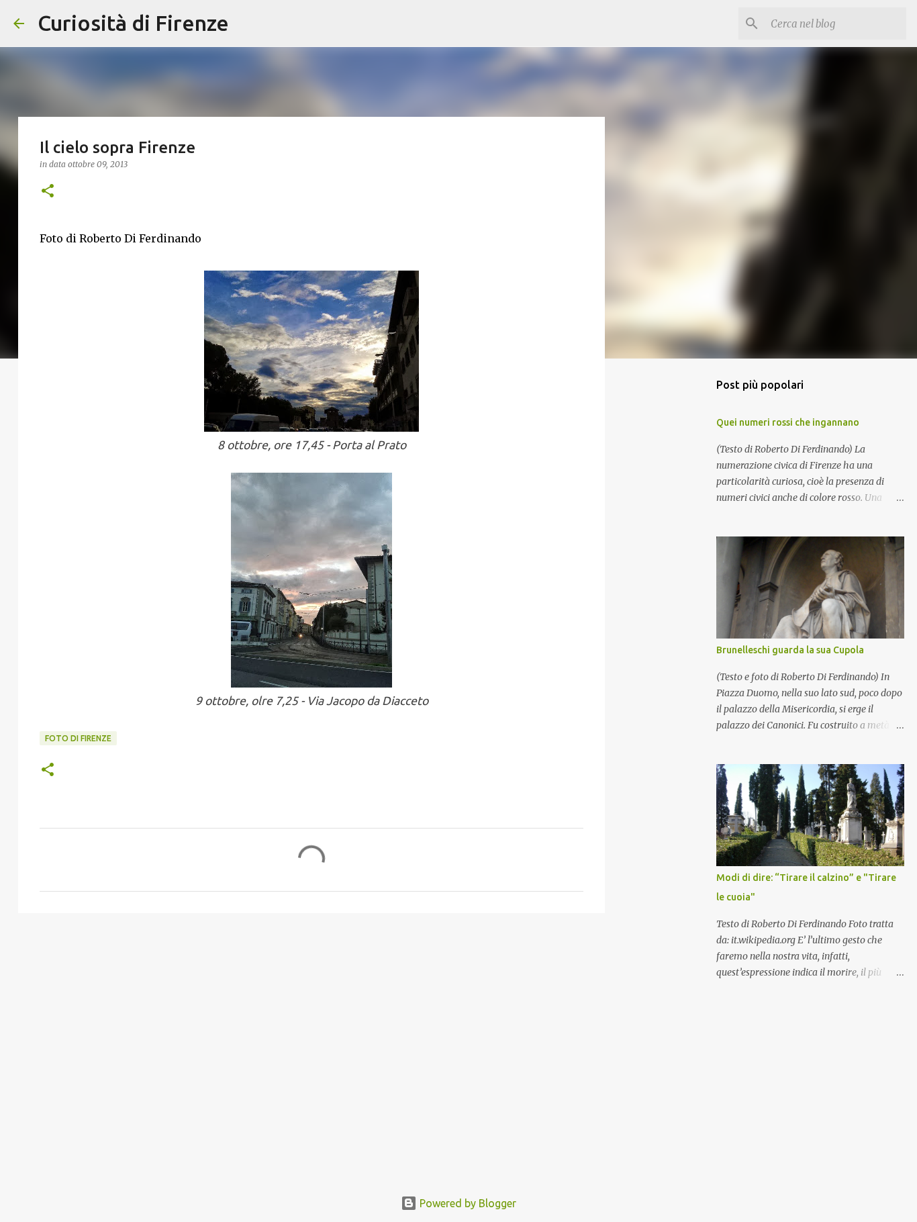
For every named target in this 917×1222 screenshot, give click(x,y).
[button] (48, 192)
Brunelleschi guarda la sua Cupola (790, 650)
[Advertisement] (311, 1027)
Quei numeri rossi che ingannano (787, 422)
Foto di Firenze (78, 738)
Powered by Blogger (466, 1203)
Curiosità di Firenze (133, 23)
